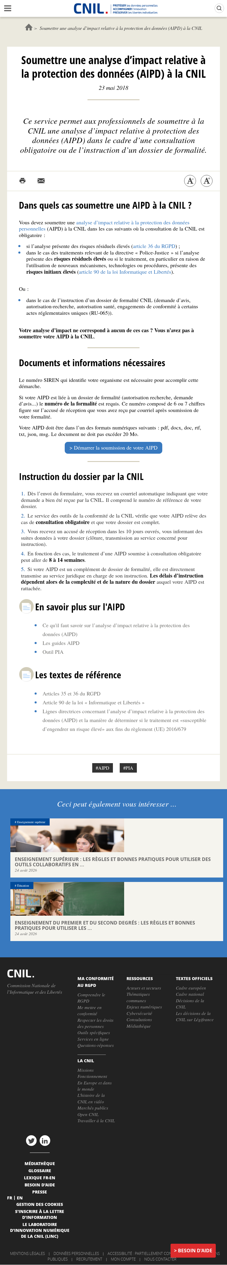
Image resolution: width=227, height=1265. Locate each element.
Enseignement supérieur (31, 822)
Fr (9, 1198)
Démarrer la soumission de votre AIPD (116, 447)
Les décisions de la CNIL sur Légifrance (195, 1016)
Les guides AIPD (61, 642)
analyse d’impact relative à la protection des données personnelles (104, 225)
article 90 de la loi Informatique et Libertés (125, 271)
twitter (31, 1140)
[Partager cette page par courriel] (41, 181)
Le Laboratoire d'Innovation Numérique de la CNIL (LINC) (39, 1230)
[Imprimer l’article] (22, 181)
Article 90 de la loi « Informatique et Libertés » (94, 702)
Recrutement (89, 1259)
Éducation (23, 885)
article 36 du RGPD (154, 245)
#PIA (128, 768)
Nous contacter (160, 1259)
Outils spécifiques (93, 1032)
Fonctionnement (92, 1076)
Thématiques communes (138, 997)
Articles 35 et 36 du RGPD (71, 693)
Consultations (139, 1019)
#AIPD (102, 768)
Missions (85, 1070)
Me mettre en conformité (89, 1010)
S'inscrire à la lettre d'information (39, 1214)
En (20, 1198)
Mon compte (123, 1259)
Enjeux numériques (144, 1007)
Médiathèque (139, 1026)
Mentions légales (27, 1253)
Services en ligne (93, 1039)
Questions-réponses (95, 1045)
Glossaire (39, 1170)
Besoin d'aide (195, 1250)
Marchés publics (92, 1108)
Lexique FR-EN (39, 1177)
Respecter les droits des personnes (95, 1023)
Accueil (29, 27)
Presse (39, 1192)
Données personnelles (76, 1253)
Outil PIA (53, 651)
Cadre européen (191, 988)
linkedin (45, 1140)
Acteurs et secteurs (144, 988)
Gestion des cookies (39, 1204)
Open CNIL (87, 1114)
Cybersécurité (139, 1013)
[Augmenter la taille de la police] (207, 181)
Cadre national (190, 994)
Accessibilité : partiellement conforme (146, 1253)
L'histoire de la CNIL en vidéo (91, 1098)
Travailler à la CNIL (96, 1120)
